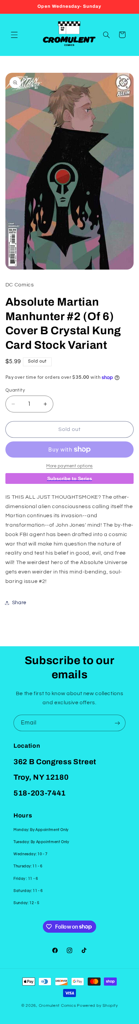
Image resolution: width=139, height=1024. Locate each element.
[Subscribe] (117, 723)
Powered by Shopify (97, 1005)
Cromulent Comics (57, 1005)
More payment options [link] (69, 466)
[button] (14, 34)
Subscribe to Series (69, 478)
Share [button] (19, 602)
